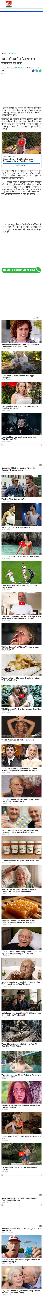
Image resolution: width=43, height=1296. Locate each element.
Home (4, 54)
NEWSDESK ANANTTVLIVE (14, 68)
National (12, 54)
